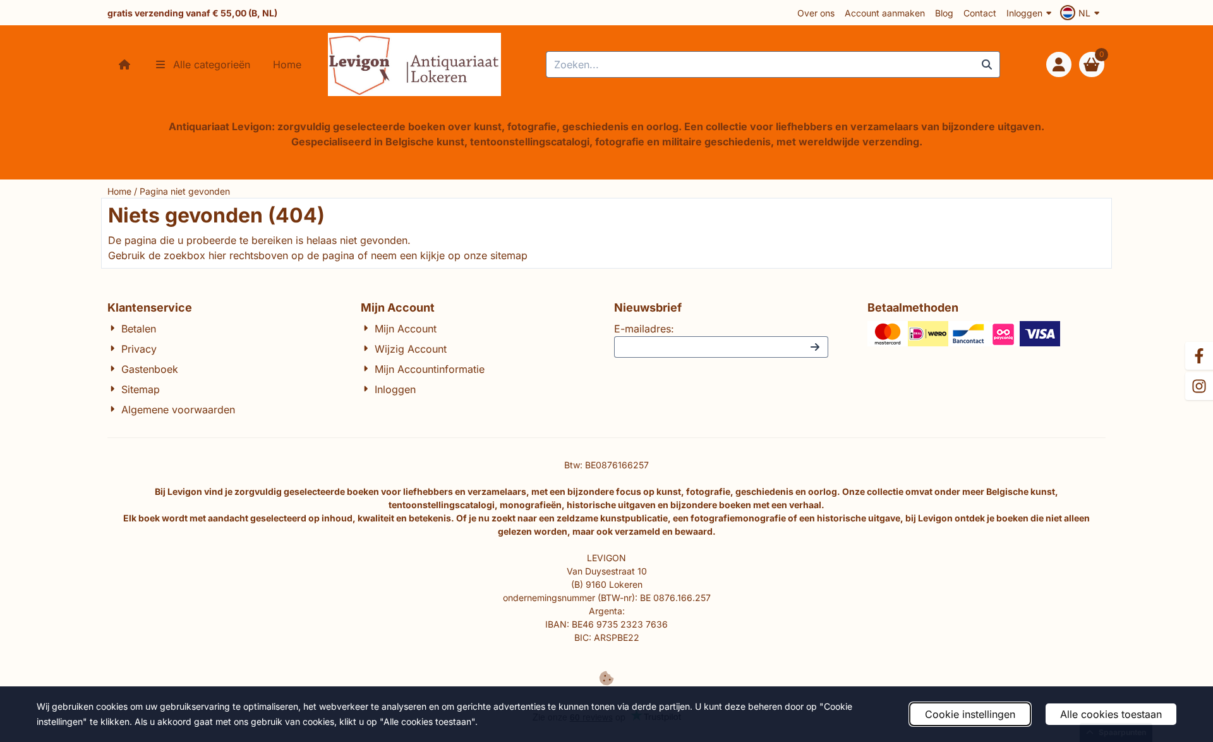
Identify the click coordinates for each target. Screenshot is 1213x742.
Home (287, 64)
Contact (979, 13)
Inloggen (1024, 13)
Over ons (816, 13)
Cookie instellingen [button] (970, 714)
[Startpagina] (124, 64)
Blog (944, 13)
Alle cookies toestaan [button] (1111, 714)
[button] (1082, 12)
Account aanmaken (885, 13)
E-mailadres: (644, 328)
